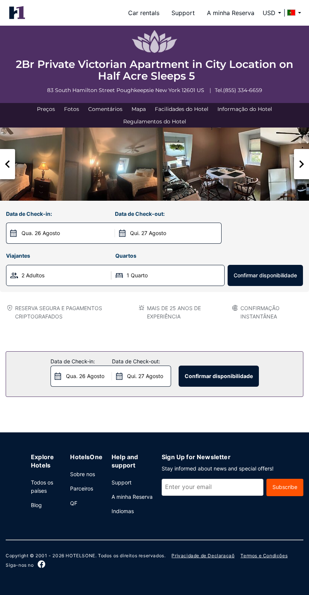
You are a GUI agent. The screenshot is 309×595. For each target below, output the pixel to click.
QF (73, 503)
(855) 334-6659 (242, 90)
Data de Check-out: (140, 214)
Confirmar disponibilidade (265, 275)
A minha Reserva (230, 13)
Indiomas (123, 511)
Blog (36, 505)
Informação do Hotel (244, 109)
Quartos (125, 255)
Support (183, 13)
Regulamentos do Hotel (154, 121)
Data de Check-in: (29, 214)
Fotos (71, 109)
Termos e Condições (264, 555)
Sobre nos (82, 474)
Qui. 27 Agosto (148, 233)
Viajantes (18, 255)
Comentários (105, 109)
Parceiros (81, 488)
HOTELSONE (80, 555)
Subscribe (284, 487)
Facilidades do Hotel (181, 109)
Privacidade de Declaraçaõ (202, 555)
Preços (46, 109)
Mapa (139, 109)
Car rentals (143, 13)
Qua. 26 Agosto (40, 233)
